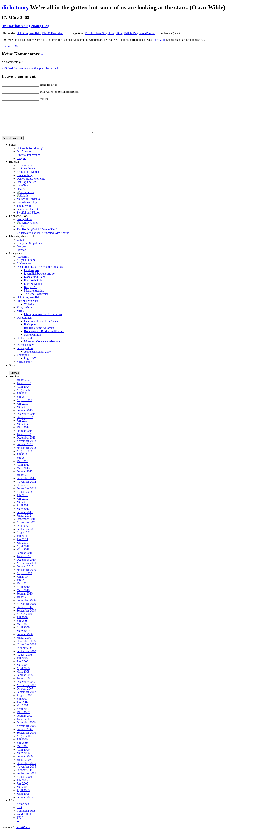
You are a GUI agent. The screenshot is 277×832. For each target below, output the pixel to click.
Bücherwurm (24, 263)
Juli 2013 (22, 454)
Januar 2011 (24, 556)
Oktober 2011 (25, 525)
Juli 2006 (22, 739)
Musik (20, 310)
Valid (25, 814)
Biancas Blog (25, 175)
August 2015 (24, 400)
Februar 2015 (25, 410)
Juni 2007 (22, 702)
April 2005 (23, 790)
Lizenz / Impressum (28, 154)
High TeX (30, 358)
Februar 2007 (25, 715)
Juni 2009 (22, 620)
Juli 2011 (22, 535)
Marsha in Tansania (28, 199)
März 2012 (23, 508)
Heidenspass (31, 270)
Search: (13, 365)
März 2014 (23, 427)
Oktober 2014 (25, 417)
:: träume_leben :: (27, 168)
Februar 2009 (25, 634)
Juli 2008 (22, 658)
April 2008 (23, 668)
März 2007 (23, 712)
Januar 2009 (24, 637)
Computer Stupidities (29, 243)
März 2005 (23, 793)
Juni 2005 (22, 783)
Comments (26, 810)
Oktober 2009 (25, 607)
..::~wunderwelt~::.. (28, 165)
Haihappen (30, 324)
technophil (23, 355)
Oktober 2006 (25, 729)
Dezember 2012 (26, 478)
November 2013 (26, 440)
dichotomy (15, 7)
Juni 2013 (22, 457)
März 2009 (23, 630)
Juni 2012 (22, 498)
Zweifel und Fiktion (28, 212)
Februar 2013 (25, 471)
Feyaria (21, 188)
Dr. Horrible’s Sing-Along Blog (25, 26)
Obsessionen (24, 317)
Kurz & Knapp (33, 283)
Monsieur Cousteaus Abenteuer (42, 341)
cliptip (20, 239)
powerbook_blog (27, 202)
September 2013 (26, 447)
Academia (23, 256)
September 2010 (26, 569)
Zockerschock (25, 361)
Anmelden (23, 803)
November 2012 (26, 481)
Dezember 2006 (26, 722)
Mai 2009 (22, 624)
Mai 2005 (22, 786)
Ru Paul (21, 226)
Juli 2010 (22, 576)
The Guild (159, 39)
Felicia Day (131, 33)
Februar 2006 (25, 756)
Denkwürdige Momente (31, 178)
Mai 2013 (22, 461)
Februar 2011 (24, 552)
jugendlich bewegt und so (39, 273)
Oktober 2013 (25, 444)
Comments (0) (10, 46)
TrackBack (56, 68)
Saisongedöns (25, 348)
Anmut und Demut (28, 171)
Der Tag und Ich (26, 182)
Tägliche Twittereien (36, 293)
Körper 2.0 (30, 287)
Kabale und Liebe (34, 277)
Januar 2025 (24, 383)
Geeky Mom (24, 219)
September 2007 (26, 691)
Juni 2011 (22, 539)
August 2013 (24, 451)
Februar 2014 (25, 430)
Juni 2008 (22, 661)
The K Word (24, 205)
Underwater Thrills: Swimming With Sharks (43, 232)
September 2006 (26, 732)
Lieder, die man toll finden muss (43, 314)
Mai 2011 (22, 542)
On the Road (24, 338)
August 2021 (24, 390)
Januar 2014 (24, 434)
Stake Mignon (32, 334)
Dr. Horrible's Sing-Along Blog (104, 33)
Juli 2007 (22, 698)
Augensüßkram (26, 260)
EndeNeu (22, 185)
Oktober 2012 (25, 485)
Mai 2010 (22, 583)
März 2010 (23, 590)
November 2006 (26, 725)
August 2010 (24, 573)
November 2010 (26, 563)
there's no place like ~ (29, 209)
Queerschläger (25, 344)
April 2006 (23, 749)
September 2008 (26, 651)
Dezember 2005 (26, 763)
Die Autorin (24, 151)
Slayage (21, 249)
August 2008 (24, 654)
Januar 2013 (24, 474)
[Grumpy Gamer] (27, 222)
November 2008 (26, 644)
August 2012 (24, 491)
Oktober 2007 (25, 688)
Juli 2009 (22, 617)
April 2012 (23, 505)
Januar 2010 (24, 597)
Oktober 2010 (25, 566)
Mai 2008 (22, 664)
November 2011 (26, 522)
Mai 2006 (22, 746)
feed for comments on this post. (23, 68)
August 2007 (24, 695)
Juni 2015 (22, 403)
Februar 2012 (25, 512)
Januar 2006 (24, 759)
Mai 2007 (22, 705)
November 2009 (26, 603)
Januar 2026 (24, 379)
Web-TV (29, 304)
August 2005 (24, 776)
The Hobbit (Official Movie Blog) (37, 229)
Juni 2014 (22, 420)
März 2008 (23, 671)
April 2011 (23, 546)
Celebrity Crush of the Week (41, 321)
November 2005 (26, 766)
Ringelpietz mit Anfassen (39, 327)
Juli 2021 (22, 393)
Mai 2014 (22, 424)
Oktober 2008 (25, 647)
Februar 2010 (25, 593)
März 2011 (23, 549)
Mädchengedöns (34, 290)
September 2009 (26, 610)
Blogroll (21, 158)
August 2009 (24, 613)
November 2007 (26, 685)
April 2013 (23, 464)
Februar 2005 (25, 797)
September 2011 (26, 529)
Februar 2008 (25, 675)
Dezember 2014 (26, 413)
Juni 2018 (22, 396)
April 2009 (23, 627)
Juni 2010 (22, 580)
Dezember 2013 (26, 437)
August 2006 (24, 736)
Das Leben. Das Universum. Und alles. (40, 266)
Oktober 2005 (25, 770)
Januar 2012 (24, 515)
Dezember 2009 (26, 600)
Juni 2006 (22, 742)
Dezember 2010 (26, 559)
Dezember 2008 (26, 641)
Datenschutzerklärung (30, 148)
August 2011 (24, 532)
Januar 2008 (24, 678)
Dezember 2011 (26, 518)
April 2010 (23, 586)
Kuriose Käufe (33, 280)
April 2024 (23, 386)
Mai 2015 (22, 407)
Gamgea (22, 246)
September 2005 (26, 773)
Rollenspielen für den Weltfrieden (44, 331)
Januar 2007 (24, 719)
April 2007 (23, 708)
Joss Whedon (147, 33)
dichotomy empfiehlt (29, 33)
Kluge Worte (24, 307)
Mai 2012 (22, 502)
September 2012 (26, 488)
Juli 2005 (22, 780)
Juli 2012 (22, 495)
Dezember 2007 (26, 681)
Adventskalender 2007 (37, 351)
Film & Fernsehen (52, 33)
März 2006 (23, 753)
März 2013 (23, 468)
